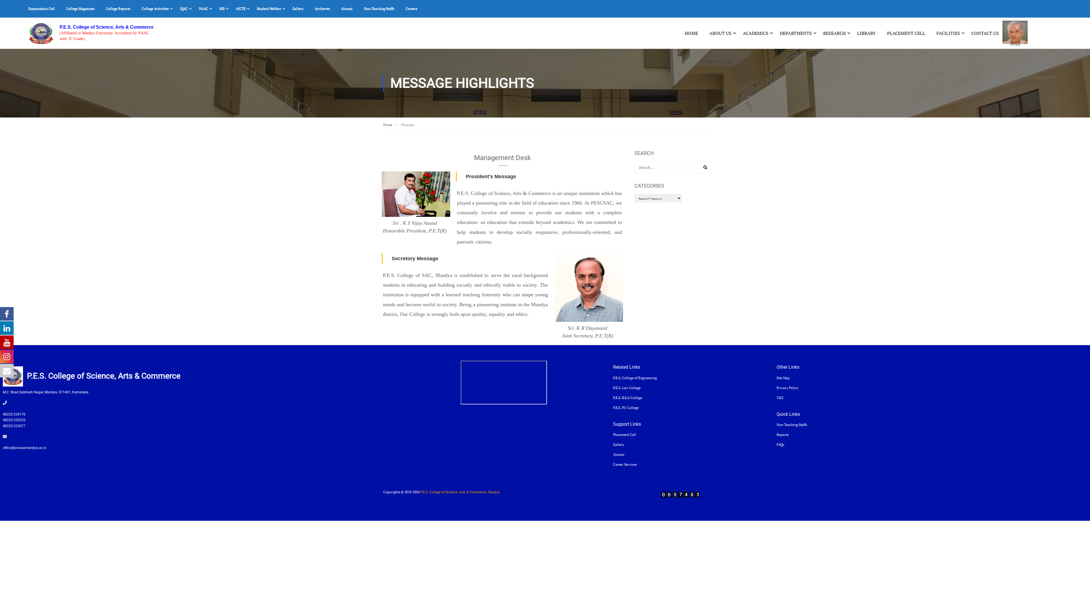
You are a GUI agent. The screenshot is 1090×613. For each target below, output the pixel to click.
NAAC (203, 9)
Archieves (322, 9)
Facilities (948, 33)
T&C (780, 398)
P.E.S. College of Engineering (635, 378)
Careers (411, 9)
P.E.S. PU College (626, 408)
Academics (755, 33)
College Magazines (80, 9)
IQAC (184, 9)
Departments (796, 33)
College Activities (155, 9)
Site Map (783, 378)
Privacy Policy (787, 388)
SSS (222, 9)
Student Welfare (269, 9)
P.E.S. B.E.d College (627, 398)
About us (720, 33)
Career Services (625, 464)
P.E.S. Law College (627, 388)
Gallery (297, 9)
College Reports (118, 9)
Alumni (347, 9)
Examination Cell (41, 9)
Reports (783, 435)
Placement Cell (906, 33)
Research (834, 33)
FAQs (780, 444)
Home (691, 33)
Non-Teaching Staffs (379, 9)
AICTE (241, 9)
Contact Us (985, 33)
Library (866, 33)
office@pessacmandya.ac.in (24, 448)
